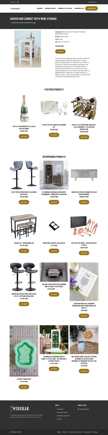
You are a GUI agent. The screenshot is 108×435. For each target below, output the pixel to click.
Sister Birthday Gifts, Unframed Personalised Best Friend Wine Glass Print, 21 (84, 306)
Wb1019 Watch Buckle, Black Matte (54, 243)
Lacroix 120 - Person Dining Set (24, 243)
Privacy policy (87, 432)
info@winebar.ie (92, 2)
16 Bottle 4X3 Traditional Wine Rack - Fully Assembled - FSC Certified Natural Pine (84, 127)
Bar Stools (66, 32)
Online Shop (92, 8)
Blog (59, 419)
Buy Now (60, 51)
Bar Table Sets (81, 32)
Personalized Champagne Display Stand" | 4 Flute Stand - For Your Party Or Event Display (54, 359)
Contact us (65, 432)
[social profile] (18, 2)
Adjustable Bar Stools (61, 34)
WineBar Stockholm (65, 8)
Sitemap (94, 432)
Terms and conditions (75, 432)
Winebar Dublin (50, 8)
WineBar (40, 8)
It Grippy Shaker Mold (24, 379)
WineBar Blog (79, 8)
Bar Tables (73, 32)
